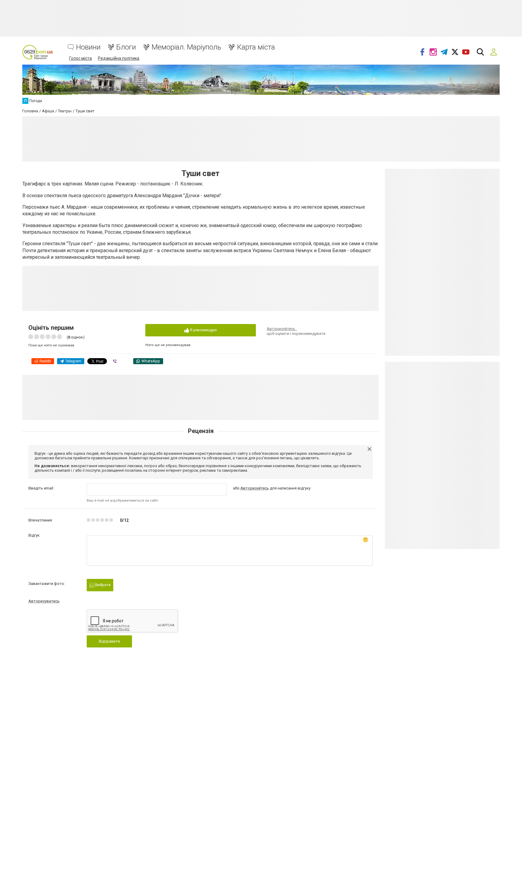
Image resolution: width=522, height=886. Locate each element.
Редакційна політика (118, 58)
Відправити (109, 641)
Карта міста (256, 47)
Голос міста (80, 58)
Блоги (126, 47)
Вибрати (102, 585)
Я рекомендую (203, 330)
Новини (88, 47)
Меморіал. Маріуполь (186, 47)
